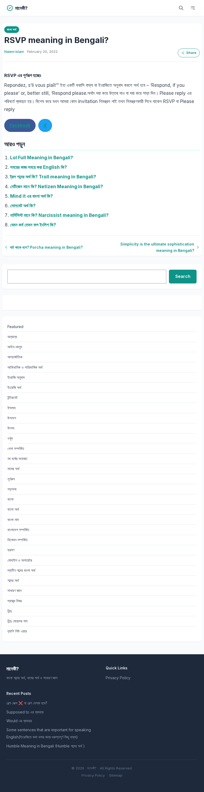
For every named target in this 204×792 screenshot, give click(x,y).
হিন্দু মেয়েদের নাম (17, 621)
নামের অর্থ (13, 468)
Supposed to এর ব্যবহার (25, 712)
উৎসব (10, 428)
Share (191, 53)
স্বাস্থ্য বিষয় (14, 601)
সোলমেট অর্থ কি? (23, 205)
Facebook (20, 125)
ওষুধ (10, 438)
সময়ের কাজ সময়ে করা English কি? (38, 167)
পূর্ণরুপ (11, 479)
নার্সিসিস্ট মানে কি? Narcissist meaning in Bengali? (59, 215)
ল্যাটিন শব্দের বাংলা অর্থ (21, 570)
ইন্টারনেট (12, 397)
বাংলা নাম (13, 519)
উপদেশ (11, 418)
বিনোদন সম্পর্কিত (17, 539)
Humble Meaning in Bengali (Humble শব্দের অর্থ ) (45, 746)
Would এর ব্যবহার (19, 720)
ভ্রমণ (10, 550)
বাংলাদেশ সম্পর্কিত (18, 529)
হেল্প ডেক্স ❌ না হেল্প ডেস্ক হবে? (26, 703)
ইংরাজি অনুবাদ (16, 377)
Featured (15, 326)
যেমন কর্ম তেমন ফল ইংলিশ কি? (33, 224)
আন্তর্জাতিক (14, 357)
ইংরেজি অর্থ (14, 387)
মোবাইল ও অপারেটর (19, 560)
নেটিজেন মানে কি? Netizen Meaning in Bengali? (56, 186)
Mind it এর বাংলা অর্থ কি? (31, 196)
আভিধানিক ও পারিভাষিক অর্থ (24, 367)
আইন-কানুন (14, 347)
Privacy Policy (118, 677)
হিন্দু (9, 611)
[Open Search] (181, 8)
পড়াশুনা (11, 489)
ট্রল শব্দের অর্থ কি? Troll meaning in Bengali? (53, 176)
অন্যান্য (12, 336)
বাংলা (10, 499)
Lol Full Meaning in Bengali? (41, 157)
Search (182, 276)
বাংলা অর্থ (11, 29)
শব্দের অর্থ (13, 580)
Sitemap (115, 775)
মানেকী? (91, 768)
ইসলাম (11, 408)
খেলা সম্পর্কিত (15, 448)
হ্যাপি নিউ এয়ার (17, 631)
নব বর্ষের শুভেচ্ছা (17, 458)
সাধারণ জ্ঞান (14, 590)
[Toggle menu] (193, 8)
